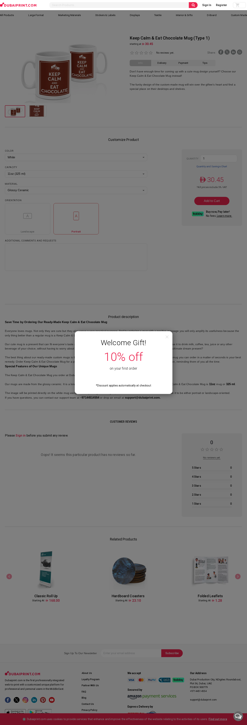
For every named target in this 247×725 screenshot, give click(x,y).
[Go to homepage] (18, 5)
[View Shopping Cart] (239, 5)
